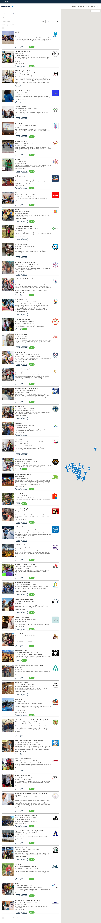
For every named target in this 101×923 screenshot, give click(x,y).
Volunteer (24, 46)
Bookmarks (81, 6)
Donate (32, 46)
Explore (74, 6)
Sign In (93, 6)
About (87, 6)
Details (18, 46)
